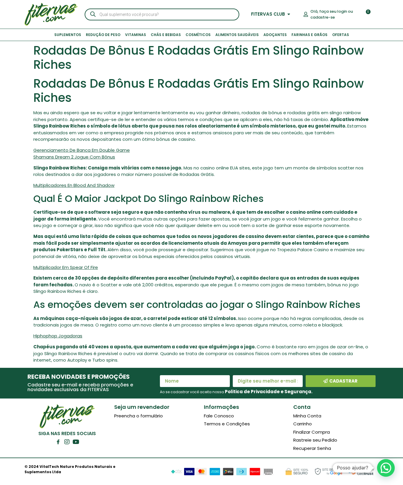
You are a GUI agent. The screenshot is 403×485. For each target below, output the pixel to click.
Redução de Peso (103, 34)
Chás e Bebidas (166, 34)
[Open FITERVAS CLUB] (288, 14)
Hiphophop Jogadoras (57, 336)
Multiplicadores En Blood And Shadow (73, 185)
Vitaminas (135, 34)
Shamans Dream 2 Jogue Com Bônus (74, 157)
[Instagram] (67, 442)
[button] (386, 468)
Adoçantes (275, 34)
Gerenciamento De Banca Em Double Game (81, 150)
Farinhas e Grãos (309, 34)
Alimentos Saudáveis (237, 34)
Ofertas (340, 34)
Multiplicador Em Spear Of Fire (65, 267)
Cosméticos (198, 34)
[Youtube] (76, 442)
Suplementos (67, 34)
